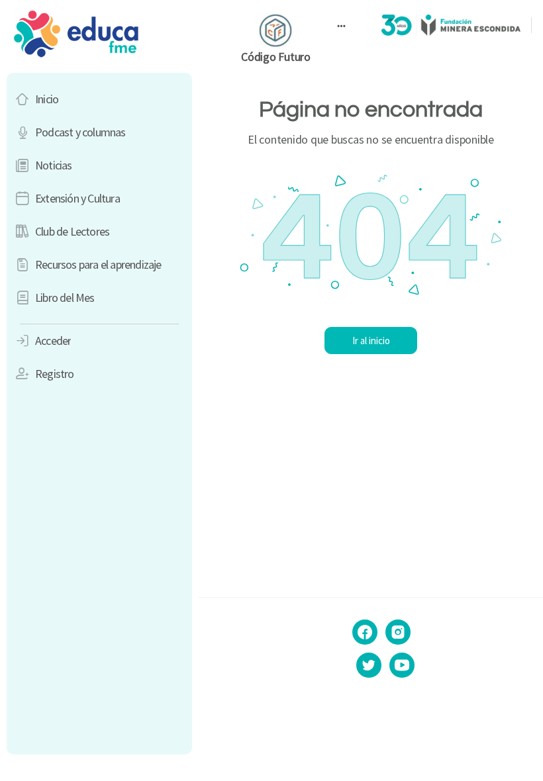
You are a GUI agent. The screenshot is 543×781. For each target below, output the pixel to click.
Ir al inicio (371, 340)
